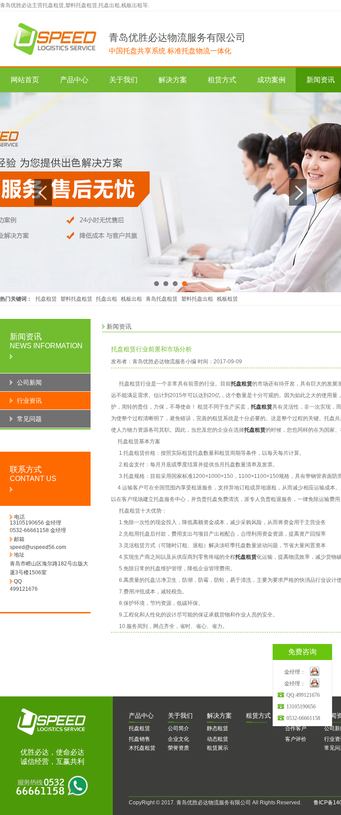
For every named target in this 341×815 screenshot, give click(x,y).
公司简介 (178, 728)
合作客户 (295, 728)
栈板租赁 (227, 299)
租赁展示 (217, 748)
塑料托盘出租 (197, 299)
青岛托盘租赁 (162, 299)
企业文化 (178, 739)
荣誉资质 (178, 748)
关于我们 (123, 79)
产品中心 (74, 79)
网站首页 (25, 79)
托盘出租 (106, 299)
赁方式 (258, 715)
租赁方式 (222, 79)
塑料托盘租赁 (76, 299)
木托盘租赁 (142, 748)
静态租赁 (217, 728)
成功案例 (271, 79)
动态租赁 (217, 739)
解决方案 (173, 79)
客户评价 (295, 739)
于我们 (180, 715)
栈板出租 (131, 299)
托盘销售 (139, 739)
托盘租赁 (46, 299)
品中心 (141, 715)
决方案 (219, 715)
